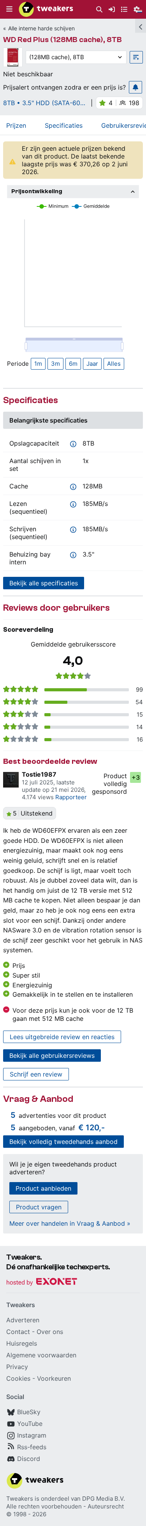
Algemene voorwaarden (41, 1355)
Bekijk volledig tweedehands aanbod (63, 1141)
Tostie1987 (39, 774)
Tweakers (19, 1498)
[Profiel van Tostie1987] (11, 780)
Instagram (31, 1435)
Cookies (18, 1378)
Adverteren (22, 1320)
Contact (18, 1332)
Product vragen (39, 1207)
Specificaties (64, 125)
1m (38, 363)
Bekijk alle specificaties (43, 583)
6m (73, 363)
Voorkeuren (54, 1378)
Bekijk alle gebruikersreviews (52, 1055)
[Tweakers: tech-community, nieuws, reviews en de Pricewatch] (46, 9)
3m (55, 363)
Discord (28, 1459)
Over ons (50, 1332)
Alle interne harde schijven (41, 28)
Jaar (92, 363)
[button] (9, 9)
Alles (114, 363)
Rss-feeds (31, 1447)
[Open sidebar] (140, 26)
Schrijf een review (36, 1074)
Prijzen (16, 125)
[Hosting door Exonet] (41, 1282)
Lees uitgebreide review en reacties (62, 1037)
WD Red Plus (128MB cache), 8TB (62, 39)
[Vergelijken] (136, 57)
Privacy (17, 1367)
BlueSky (28, 1412)
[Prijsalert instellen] (135, 87)
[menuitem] (99, 9)
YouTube (29, 1423)
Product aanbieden (43, 1188)
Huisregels (21, 1343)
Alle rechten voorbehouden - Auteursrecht (65, 1506)
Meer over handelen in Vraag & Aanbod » (69, 1223)
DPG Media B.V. (103, 1498)
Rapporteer (71, 797)
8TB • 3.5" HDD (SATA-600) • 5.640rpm (44, 103)
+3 (136, 777)
